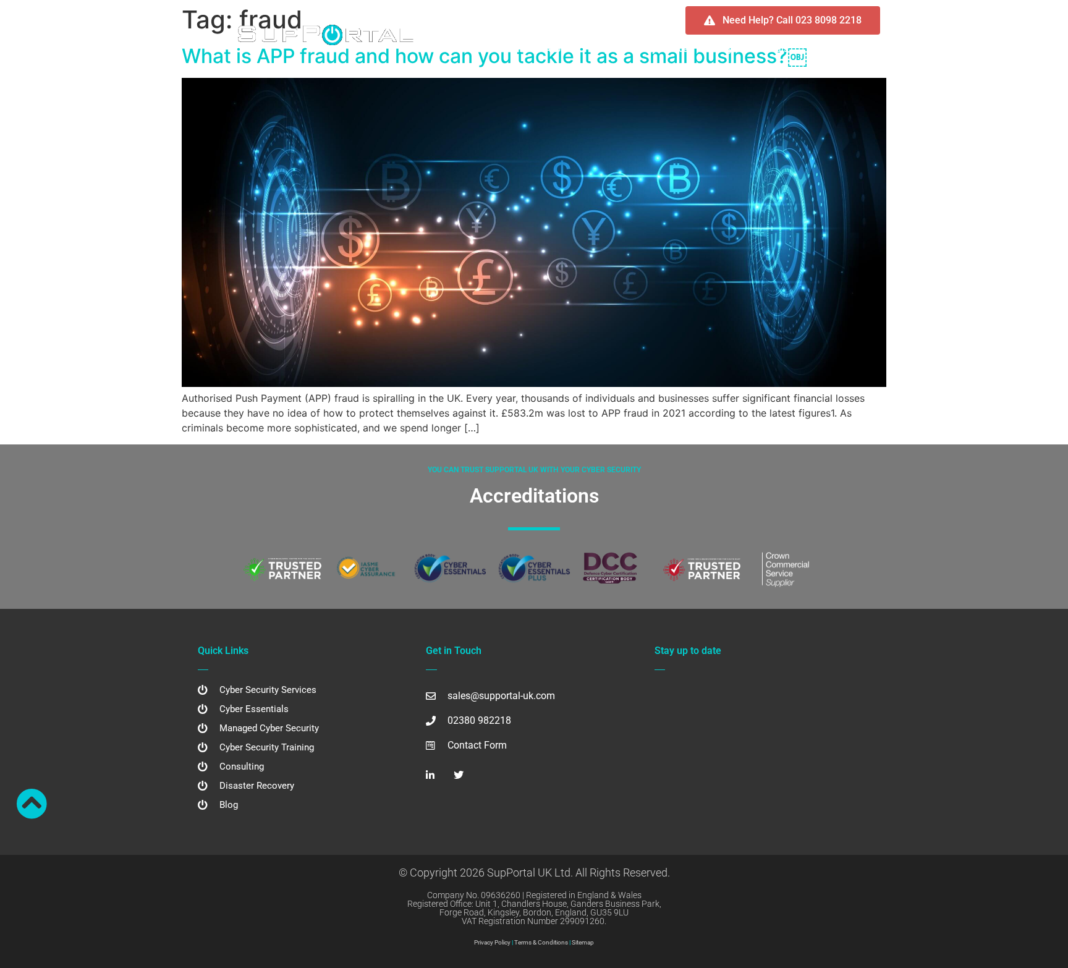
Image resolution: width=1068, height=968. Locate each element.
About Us (562, 49)
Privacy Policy (492, 942)
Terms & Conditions (541, 942)
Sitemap (583, 942)
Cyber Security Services (645, 49)
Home (515, 49)
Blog (815, 49)
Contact (858, 49)
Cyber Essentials (755, 49)
